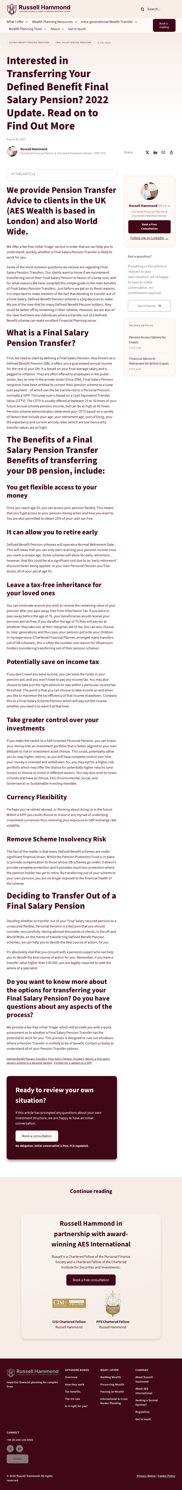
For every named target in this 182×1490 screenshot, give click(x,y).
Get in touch (143, 1419)
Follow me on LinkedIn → (149, 238)
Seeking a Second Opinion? (146, 1402)
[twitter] (10, 1448)
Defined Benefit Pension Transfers (29, 42)
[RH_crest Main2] (38, 5)
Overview (71, 1377)
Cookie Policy (166, 1476)
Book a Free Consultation (149, 226)
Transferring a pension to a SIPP (72, 1063)
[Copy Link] (171, 152)
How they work (74, 1385)
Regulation (142, 1412)
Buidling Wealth (110, 1377)
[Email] (163, 152)
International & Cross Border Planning (114, 1401)
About (139, 1377)
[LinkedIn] (155, 152)
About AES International (143, 1391)
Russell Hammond (144, 1379)
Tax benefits (73, 1392)
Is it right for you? (76, 1406)
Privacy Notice (146, 1476)
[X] (147, 152)
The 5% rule (72, 1399)
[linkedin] (19, 1448)
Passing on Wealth (112, 1392)
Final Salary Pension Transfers (74, 42)
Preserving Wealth (112, 1385)
